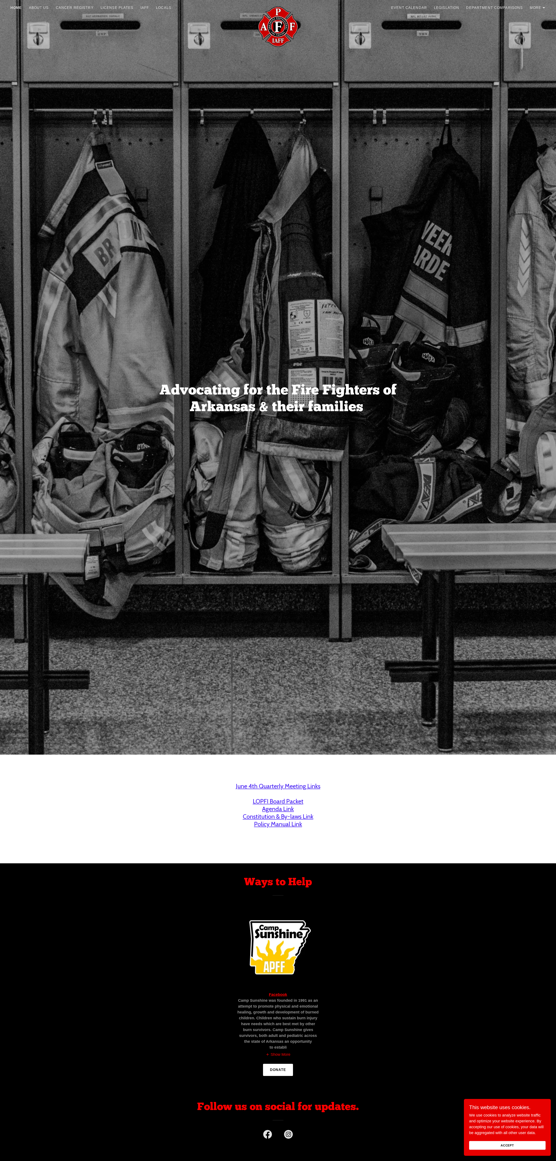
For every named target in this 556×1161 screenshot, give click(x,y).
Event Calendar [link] (409, 8)
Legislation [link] (446, 8)
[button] (538, 7)
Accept (507, 1145)
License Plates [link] (117, 8)
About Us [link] (39, 8)
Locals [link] (163, 8)
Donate (278, 1070)
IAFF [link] (145, 8)
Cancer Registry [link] (75, 8)
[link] (278, 7)
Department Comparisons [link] (494, 8)
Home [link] (16, 8)
